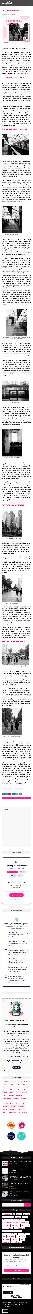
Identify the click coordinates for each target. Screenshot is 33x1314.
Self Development (16, 1231)
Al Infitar (23, 1090)
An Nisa (12, 1104)
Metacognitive (25, 1225)
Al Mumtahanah (7, 1098)
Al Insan (5, 1092)
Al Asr (24, 1084)
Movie (10, 1228)
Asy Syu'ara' (6, 1106)
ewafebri (5, 14)
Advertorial (26, 1214)
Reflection (22, 872)
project (14, 1242)
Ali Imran (12, 1101)
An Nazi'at (5, 1104)
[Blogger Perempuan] (22, 1125)
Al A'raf (20, 1081)
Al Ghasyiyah (26, 1087)
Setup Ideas (6, 1233)
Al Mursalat (16, 1098)
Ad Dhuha (13, 1081)
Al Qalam (23, 1098)
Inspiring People (24, 1222)
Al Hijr (17, 1090)
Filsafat (15, 1220)
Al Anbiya (11, 1084)
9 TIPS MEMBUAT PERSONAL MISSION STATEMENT (19, 1192)
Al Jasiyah (24, 1092)
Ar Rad (17, 1104)
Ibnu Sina (15, 1222)
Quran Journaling (19, 1228)
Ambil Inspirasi (16, 895)
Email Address (7, 1286)
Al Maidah (11, 1095)
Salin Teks (17, 899)
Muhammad (12, 1112)
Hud (19, 1109)
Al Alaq (26, 1081)
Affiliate (5, 1217)
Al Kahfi (4, 1095)
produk (22, 1239)
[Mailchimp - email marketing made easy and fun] (16, 1298)
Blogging (18, 1217)
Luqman (5, 1112)
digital (18, 1236)
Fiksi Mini (25, 1217)
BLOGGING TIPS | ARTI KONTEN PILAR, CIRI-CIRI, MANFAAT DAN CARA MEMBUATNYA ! (20, 1177)
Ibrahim (24, 1109)
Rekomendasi (6, 1231)
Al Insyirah (11, 1092)
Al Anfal (18, 1084)
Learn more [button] (6, 1306)
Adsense (19, 1214)
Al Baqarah (5, 1087)
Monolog (5, 1228)
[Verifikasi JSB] (11, 1136)
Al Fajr (11, 1087)
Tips (20, 1233)
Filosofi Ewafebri (7, 1220)
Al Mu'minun (19, 1095)
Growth (20, 875)
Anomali (11, 1217)
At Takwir (13, 1106)
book (4, 1236)
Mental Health (15, 1225)
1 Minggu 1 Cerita (7, 788)
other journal (6, 1239)
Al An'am (5, 1084)
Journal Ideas (6, 1225)
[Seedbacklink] (11, 1125)
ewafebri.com (16, 1035)
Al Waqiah (5, 1101)
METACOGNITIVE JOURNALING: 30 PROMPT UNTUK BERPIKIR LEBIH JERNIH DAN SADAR (20, 1185)
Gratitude (13, 875)
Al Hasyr (12, 1090)
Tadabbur (24, 1112)
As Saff (23, 1104)
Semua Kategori (12, 872)
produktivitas (6, 1242)
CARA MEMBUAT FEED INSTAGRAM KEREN (20, 1162)
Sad (19, 1112)
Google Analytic (7, 1222)
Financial (21, 1220)
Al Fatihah (18, 1087)
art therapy (26, 1233)
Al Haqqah (5, 1090)
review (19, 1242)
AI (13, 1214)
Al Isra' (18, 1092)
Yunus (4, 1115)
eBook (23, 1236)
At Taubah (21, 1106)
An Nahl (19, 1101)
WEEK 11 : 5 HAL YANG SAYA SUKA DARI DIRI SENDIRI (19, 1169)
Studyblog (13, 1233)
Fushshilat (12, 1109)
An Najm (25, 1101)
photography (18, 788)
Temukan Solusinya (16, 1270)
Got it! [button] (5, 1311)
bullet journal (10, 1236)
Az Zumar (5, 1109)
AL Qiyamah (6, 1081)
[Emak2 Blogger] (21, 1135)
